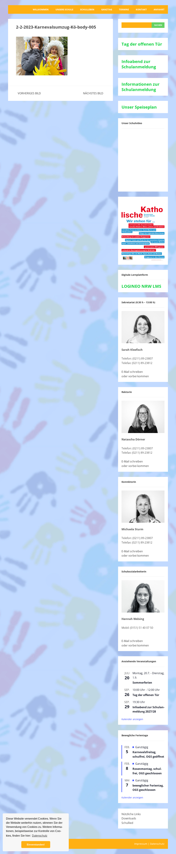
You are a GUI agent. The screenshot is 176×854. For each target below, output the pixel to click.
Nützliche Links (131, 814)
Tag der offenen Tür (146, 695)
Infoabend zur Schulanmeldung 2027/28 (148, 709)
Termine (124, 9)
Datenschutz (157, 843)
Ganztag (106, 9)
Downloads (129, 818)
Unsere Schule (64, 9)
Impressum (140, 843)
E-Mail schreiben (132, 372)
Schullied (127, 823)
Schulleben (87, 9)
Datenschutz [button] (39, 835)
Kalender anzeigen (132, 719)
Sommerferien (142, 682)
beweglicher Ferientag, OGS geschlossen (148, 788)
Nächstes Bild (93, 93)
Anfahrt (159, 9)
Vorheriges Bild (29, 93)
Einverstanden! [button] (36, 844)
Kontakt (141, 9)
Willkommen (41, 9)
